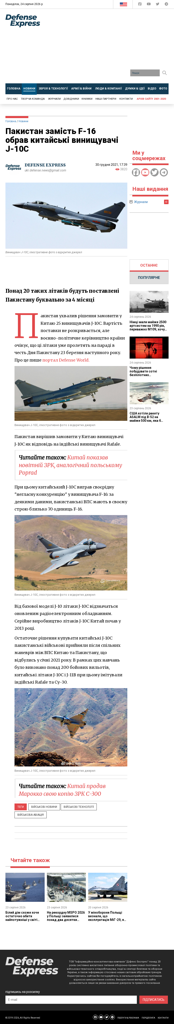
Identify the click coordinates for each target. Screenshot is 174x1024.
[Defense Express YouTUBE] (149, 5)
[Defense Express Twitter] (158, 5)
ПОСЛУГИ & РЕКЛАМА (128, 1018)
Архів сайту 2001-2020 (151, 98)
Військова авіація (30, 814)
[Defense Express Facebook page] (140, 5)
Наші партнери (105, 98)
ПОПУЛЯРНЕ (149, 277)
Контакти (126, 98)
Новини (23, 121)
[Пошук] (164, 72)
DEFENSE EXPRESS (45, 165)
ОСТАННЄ (149, 265)
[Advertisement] (110, 47)
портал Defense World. (65, 360)
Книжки (87, 98)
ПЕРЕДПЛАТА (148, 1018)
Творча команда (33, 98)
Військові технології (79, 806)
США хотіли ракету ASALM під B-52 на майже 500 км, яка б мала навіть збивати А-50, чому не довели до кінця (149, 422)
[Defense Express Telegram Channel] (166, 5)
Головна (10, 121)
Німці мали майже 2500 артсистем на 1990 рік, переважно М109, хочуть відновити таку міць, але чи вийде (149, 329)
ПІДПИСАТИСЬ (153, 1000)
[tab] (149, 265)
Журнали (54, 98)
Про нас (12, 98)
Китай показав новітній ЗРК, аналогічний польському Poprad (70, 465)
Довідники (71, 98)
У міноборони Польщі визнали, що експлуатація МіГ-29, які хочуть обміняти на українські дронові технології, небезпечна (107, 921)
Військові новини (44, 806)
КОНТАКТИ (163, 1018)
